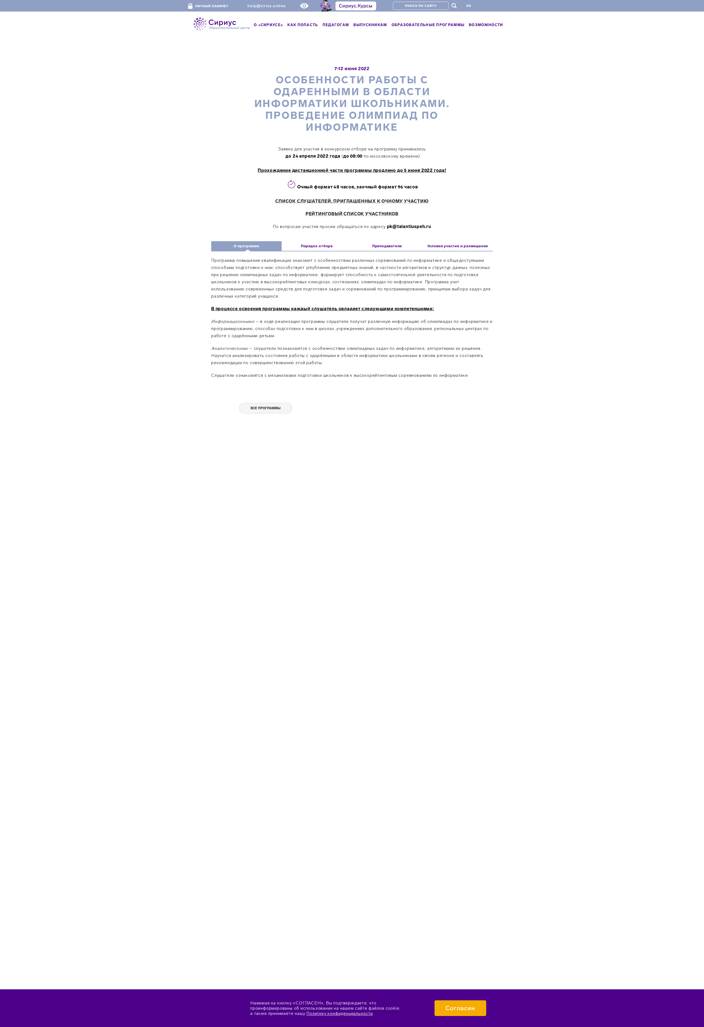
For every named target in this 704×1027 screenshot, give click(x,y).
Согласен (460, 1008)
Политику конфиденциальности (339, 1013)
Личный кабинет (211, 6)
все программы (265, 408)
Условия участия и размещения (457, 246)
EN (468, 6)
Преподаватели (387, 246)
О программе (246, 246)
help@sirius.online (267, 6)
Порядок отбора (317, 246)
